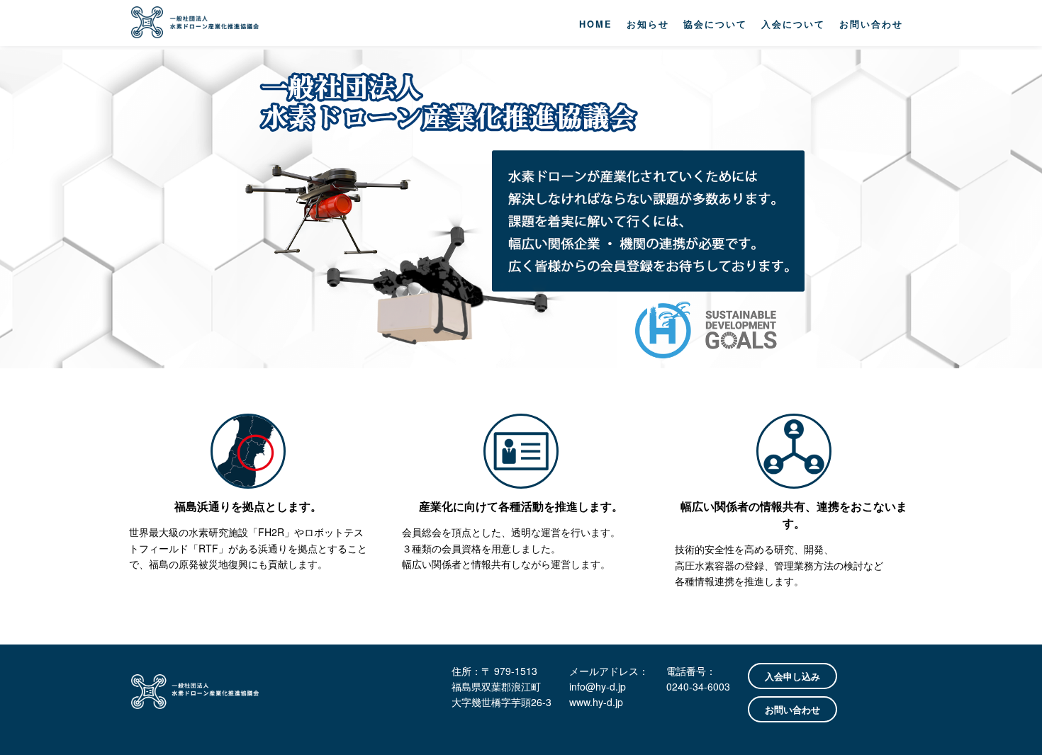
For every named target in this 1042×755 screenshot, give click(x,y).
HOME (595, 24)
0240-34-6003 (698, 686)
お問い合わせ (871, 24)
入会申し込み (792, 676)
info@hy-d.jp (597, 686)
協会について (715, 24)
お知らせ (648, 24)
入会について (793, 24)
